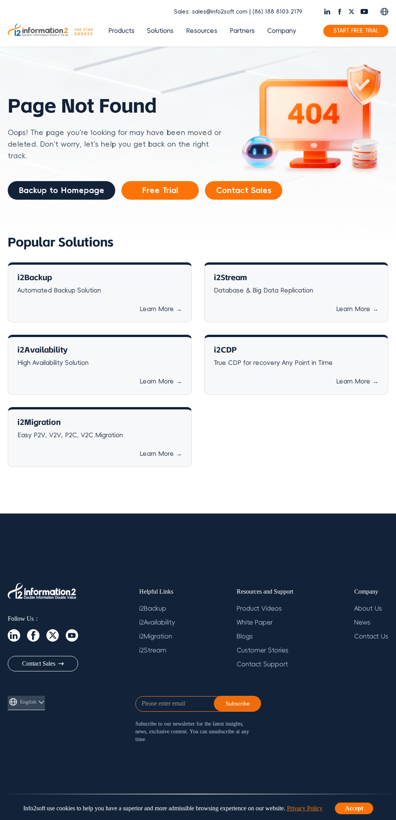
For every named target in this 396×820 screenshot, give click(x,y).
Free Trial (160, 190)
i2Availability (157, 622)
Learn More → (161, 309)
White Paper (255, 622)
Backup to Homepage (61, 190)
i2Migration (155, 636)
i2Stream (152, 650)
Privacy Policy (305, 808)
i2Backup (152, 608)
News (362, 622)
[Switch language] (384, 11)
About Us (368, 608)
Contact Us (371, 636)
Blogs (245, 636)
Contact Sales (243, 190)
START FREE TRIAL (356, 31)
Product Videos (259, 608)
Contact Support (262, 664)
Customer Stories (262, 650)
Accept (354, 808)
